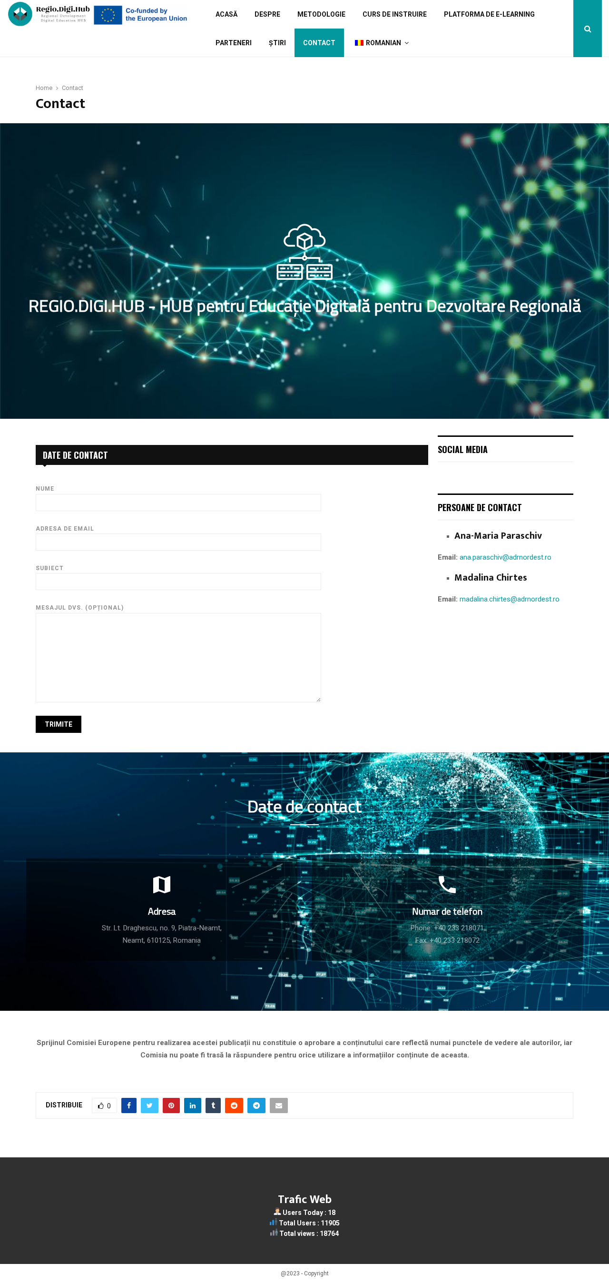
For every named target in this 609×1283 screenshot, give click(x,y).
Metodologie (321, 14)
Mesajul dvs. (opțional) (80, 607)
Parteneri (234, 43)
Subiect (50, 568)
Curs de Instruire (395, 14)
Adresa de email (65, 528)
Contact (319, 43)
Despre (267, 14)
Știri (277, 43)
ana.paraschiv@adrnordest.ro (505, 557)
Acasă (226, 14)
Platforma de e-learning (489, 14)
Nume (45, 488)
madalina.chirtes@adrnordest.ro (510, 599)
